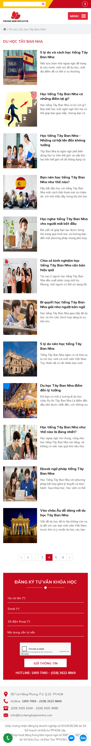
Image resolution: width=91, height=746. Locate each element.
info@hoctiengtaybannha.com (31, 715)
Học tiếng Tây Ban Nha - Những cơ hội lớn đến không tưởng (62, 140)
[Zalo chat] (83, 738)
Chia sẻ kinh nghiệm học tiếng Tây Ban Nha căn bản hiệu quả (62, 265)
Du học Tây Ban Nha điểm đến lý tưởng (61, 387)
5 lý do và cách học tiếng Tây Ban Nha (64, 54)
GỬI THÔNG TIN (46, 663)
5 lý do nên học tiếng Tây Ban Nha (61, 346)
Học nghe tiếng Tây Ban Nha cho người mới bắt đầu (64, 221)
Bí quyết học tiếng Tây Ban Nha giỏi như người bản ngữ (62, 304)
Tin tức (12, 29)
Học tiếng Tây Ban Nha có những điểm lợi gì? (61, 96)
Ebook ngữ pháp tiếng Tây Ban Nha (62, 471)
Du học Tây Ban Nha (32, 29)
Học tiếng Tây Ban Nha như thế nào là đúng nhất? (62, 429)
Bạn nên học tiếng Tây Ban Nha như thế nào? (62, 179)
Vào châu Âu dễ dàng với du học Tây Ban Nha (62, 512)
